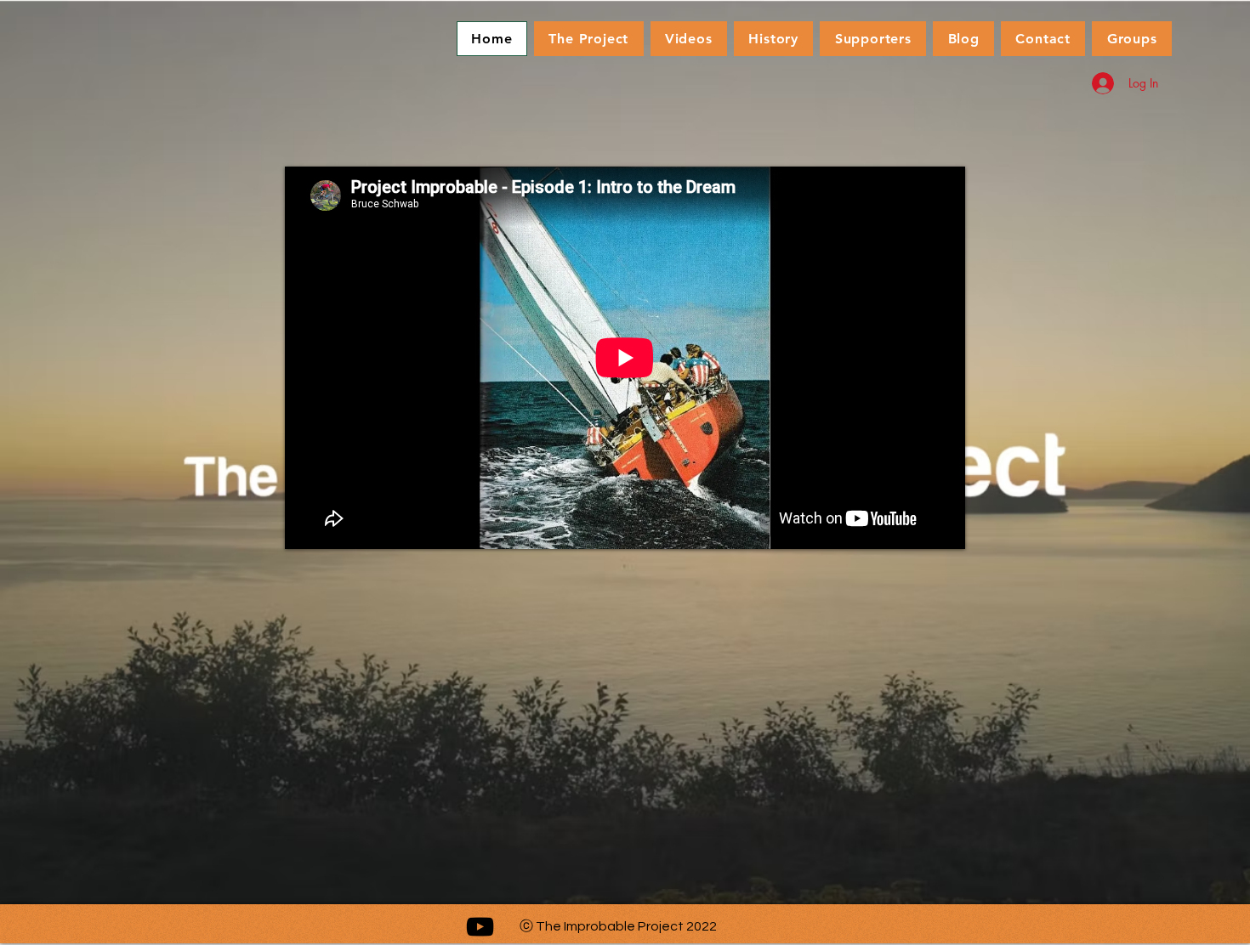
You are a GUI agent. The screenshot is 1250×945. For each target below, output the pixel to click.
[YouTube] (480, 926)
